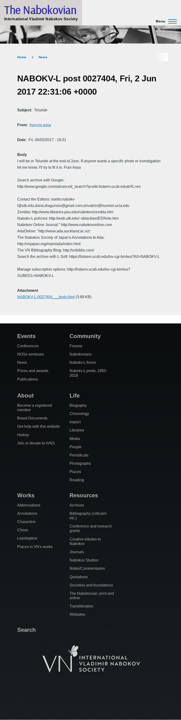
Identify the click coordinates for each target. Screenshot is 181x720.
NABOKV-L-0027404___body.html (46, 297)
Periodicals (79, 455)
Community (85, 336)
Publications (27, 379)
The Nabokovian (40, 10)
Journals (77, 552)
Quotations (79, 577)
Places (75, 472)
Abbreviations (28, 505)
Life (75, 395)
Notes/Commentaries (87, 568)
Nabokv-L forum (83, 362)
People (76, 447)
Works (25, 495)
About (25, 395)
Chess (22, 530)
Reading (77, 480)
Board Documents (32, 418)
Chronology (79, 414)
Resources (84, 495)
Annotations (27, 513)
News (43, 57)
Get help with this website (38, 426)
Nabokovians (81, 354)
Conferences (28, 346)
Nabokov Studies (84, 560)
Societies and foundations (91, 585)
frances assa (40, 125)
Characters (26, 522)
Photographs (80, 463)
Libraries (77, 430)
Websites (77, 614)
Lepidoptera (27, 538)
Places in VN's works (35, 547)
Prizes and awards (32, 371)
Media (75, 439)
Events (26, 336)
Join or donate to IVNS (36, 443)
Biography (78, 405)
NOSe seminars (30, 354)
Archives (77, 505)
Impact (75, 422)
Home (21, 57)
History (23, 435)
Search (26, 630)
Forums (76, 346)
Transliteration (81, 606)
